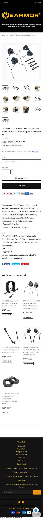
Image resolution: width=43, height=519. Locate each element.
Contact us (21, 460)
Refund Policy (21, 449)
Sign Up (37, 492)
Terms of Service (21, 454)
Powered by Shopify (29, 508)
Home (3, 35)
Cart (39, 3)
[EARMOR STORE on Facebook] (23, 502)
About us (21, 457)
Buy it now (21, 186)
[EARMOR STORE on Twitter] (19, 502)
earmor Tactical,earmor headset (11, 518)
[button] (36, 510)
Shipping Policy (21, 452)
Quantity (5, 168)
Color (3, 157)
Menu (6, 3)
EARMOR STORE (16, 508)
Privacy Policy (21, 446)
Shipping (5, 145)
